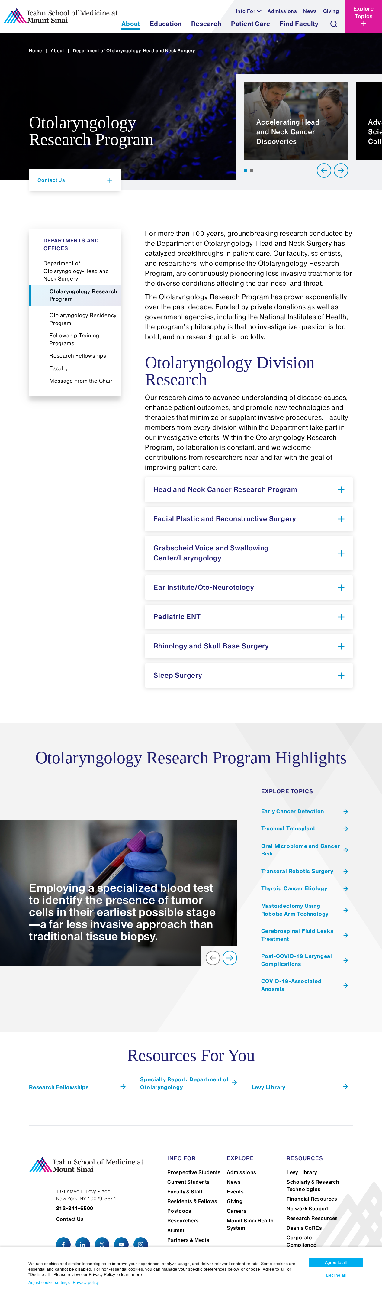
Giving (331, 11)
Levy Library (302, 1172)
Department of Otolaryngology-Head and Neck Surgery (76, 271)
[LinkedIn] (82, 1244)
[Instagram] (140, 1244)
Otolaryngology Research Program (83, 295)
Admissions (282, 11)
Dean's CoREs (304, 1228)
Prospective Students (194, 1172)
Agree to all (336, 1262)
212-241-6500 (75, 1208)
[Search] (333, 23)
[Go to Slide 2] (251, 170)
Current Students (188, 1182)
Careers (237, 1211)
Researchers (183, 1221)
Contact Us (70, 1219)
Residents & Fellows (192, 1201)
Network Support (308, 1209)
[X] (102, 1244)
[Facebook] (63, 1244)
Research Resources (312, 1218)
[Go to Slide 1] (245, 170)
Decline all (336, 1275)
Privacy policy (86, 1282)
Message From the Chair (81, 381)
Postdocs (179, 1211)
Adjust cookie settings (49, 1282)
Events (235, 1192)
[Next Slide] (341, 170)
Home (35, 51)
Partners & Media (188, 1240)
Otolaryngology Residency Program (83, 319)
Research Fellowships (78, 355)
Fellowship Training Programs (74, 339)
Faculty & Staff (185, 1192)
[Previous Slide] (324, 170)
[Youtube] (121, 1244)
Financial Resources (312, 1199)
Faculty (59, 368)
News (310, 11)
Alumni (176, 1230)
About (57, 51)
